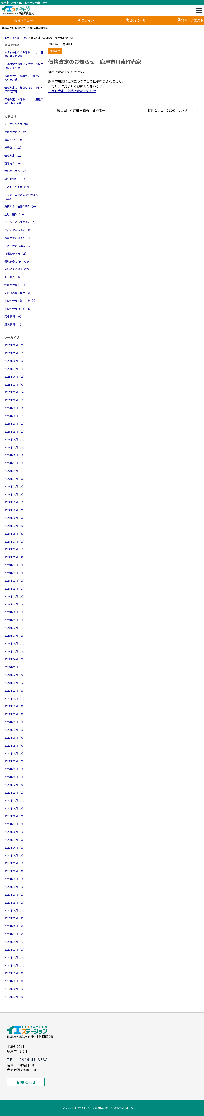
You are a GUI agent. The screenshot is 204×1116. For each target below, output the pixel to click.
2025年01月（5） (14, 494)
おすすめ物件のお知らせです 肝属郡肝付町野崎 (23, 54)
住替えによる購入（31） (18, 230)
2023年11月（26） (15, 604)
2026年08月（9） (14, 345)
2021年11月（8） (14, 792)
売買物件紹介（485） (16, 132)
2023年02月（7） (14, 675)
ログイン (87, 20)
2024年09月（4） (14, 526)
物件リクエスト (192, 20)
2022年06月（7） (14, 737)
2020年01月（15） (15, 965)
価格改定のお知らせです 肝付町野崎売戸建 (23, 89)
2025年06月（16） (15, 455)
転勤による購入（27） (17, 269)
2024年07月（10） (15, 541)
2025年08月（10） (15, 439)
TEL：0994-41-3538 (27, 1059)
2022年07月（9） (14, 730)
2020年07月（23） (15, 918)
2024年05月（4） (14, 557)
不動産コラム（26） (16, 171)
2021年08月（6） (14, 816)
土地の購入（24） (14, 214)
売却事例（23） (13, 316)
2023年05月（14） (15, 651)
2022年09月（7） (14, 714)
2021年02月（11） (15, 863)
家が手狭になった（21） (18, 238)
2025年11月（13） (15, 416)
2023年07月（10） (15, 635)
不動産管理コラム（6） (18, 308)
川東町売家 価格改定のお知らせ (72, 90)
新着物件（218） (14, 163)
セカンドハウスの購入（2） (20, 222)
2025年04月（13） (15, 471)
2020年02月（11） (15, 957)
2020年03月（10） (15, 949)
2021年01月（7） (14, 871)
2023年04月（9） (14, 659)
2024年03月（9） (14, 573)
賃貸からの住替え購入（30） (21, 206)
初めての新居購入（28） (18, 246)
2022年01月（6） (14, 777)
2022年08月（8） (14, 722)
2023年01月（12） (15, 683)
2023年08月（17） (15, 628)
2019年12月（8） (14, 973)
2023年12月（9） (14, 596)
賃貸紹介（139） (14, 140)
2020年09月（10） (15, 902)
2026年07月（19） (15, 353)
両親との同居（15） (16, 253)
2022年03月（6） (14, 761)
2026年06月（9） (14, 361)
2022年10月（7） (14, 706)
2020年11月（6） (14, 887)
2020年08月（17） (15, 910)
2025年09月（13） (15, 431)
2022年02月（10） (15, 769)
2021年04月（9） (14, 847)
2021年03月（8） (14, 855)
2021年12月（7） (14, 785)
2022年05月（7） (14, 745)
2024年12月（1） (14, 502)
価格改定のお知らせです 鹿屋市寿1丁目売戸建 (23, 101)
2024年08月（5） (14, 533)
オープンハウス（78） (17, 124)
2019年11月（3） (14, 981)
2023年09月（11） (15, 620)
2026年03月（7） (14, 384)
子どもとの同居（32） (17, 187)
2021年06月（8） (14, 832)
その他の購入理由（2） (18, 293)
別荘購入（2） (12, 277)
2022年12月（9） (14, 690)
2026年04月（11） (15, 376)
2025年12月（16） (15, 408)
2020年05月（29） (15, 934)
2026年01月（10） (15, 400)
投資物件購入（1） (15, 285)
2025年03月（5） (14, 478)
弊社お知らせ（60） (16, 179)
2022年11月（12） (15, 698)
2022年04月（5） (14, 753)
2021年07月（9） (14, 824)
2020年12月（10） (15, 879)
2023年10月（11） (15, 612)
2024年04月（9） (14, 565)
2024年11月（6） (14, 510)
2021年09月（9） (14, 808)
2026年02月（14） (15, 392)
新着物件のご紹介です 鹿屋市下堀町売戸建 (23, 78)
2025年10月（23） (15, 423)
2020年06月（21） (15, 926)
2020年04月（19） (15, 942)
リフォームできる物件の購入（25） (21, 197)
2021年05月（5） (14, 840)
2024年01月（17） (15, 588)
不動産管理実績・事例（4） (20, 300)
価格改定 (55, 50)
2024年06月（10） (15, 549)
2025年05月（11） (15, 463)
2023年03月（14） (15, 667)
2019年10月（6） (14, 989)
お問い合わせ (25, 1082)
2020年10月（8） (14, 894)
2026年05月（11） (15, 369)
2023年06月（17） (15, 643)
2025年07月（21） (15, 447)
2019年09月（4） (14, 997)
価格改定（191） (14, 155)
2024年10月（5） (14, 518)
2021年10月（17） (15, 800)
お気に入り (138, 20)
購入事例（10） (13, 324)
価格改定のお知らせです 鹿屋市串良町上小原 (23, 66)
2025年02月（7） (14, 486)
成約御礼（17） (13, 147)
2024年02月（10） (15, 580)
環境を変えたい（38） (17, 261)
